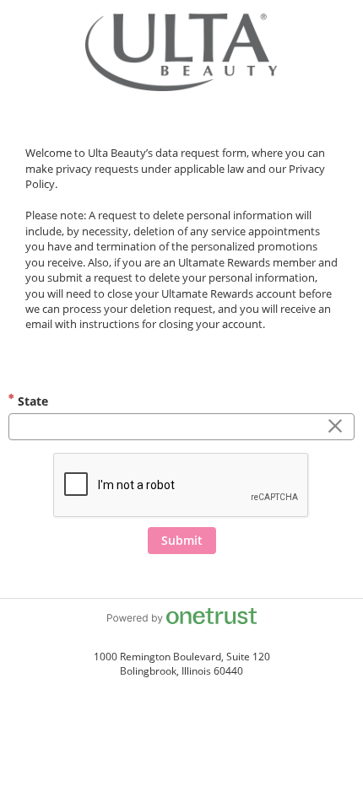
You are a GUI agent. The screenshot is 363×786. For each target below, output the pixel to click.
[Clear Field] (335, 426)
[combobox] (181, 426)
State (31, 401)
